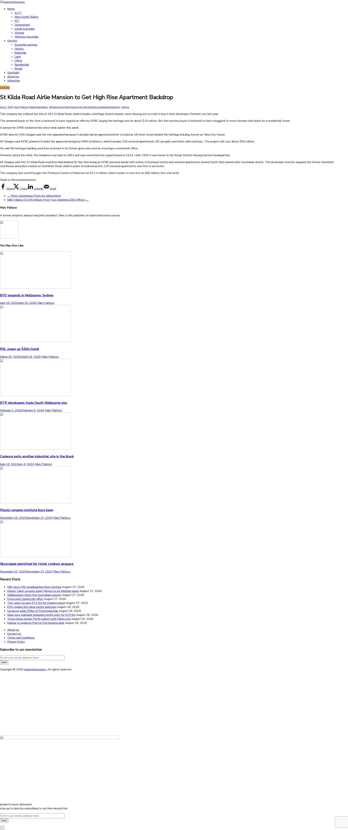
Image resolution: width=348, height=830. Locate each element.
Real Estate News (38, 107)
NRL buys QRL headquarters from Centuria (34, 587)
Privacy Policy (16, 642)
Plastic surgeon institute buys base (26, 510)
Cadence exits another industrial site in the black (37, 456)
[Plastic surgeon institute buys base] (35, 502)
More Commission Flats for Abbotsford (34, 196)
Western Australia (26, 37)
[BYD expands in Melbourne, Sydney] (35, 288)
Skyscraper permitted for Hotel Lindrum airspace (36, 563)
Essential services (26, 45)
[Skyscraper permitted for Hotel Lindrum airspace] (35, 556)
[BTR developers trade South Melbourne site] (35, 395)
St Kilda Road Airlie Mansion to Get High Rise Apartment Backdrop (84, 107)
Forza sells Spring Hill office (25, 599)
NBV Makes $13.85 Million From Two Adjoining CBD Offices (48, 200)
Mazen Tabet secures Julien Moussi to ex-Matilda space (43, 591)
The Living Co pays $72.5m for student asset (36, 603)
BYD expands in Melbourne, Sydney (27, 295)
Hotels (19, 49)
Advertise (13, 81)
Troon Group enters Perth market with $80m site (39, 619)
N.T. (17, 21)
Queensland (22, 25)
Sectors (12, 41)
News (11, 9)
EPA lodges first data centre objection (31, 607)
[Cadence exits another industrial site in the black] (35, 449)
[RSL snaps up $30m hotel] (35, 341)
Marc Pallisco (21, 107)
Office (18, 61)
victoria (125, 107)
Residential (21, 65)
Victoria (19, 33)
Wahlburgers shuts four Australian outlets (34, 595)
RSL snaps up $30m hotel (19, 349)
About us (13, 77)
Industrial (20, 53)
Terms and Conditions (21, 638)
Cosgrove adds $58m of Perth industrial (32, 611)
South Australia (24, 29)
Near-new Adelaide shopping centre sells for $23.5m (41, 615)
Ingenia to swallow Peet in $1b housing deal (35, 623)
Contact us (14, 634)
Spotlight (13, 73)
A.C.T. (18, 13)
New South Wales (26, 17)
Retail (18, 69)
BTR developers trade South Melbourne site (33, 402)
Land (17, 57)
